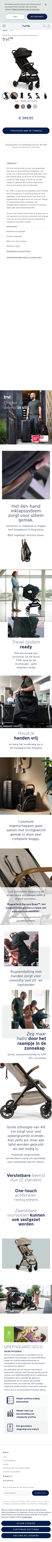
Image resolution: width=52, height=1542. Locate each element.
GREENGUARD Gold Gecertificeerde (16, 1468)
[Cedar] (23, 106)
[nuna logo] (26, 26)
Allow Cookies (26, 1523)
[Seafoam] (35, 106)
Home (5, 30)
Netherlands (37, 17)
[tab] (26, 163)
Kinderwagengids (9, 1461)
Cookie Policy (27, 1517)
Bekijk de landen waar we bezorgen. (26, 9)
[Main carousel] (26, 68)
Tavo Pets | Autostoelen (12, 1472)
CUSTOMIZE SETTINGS (26, 1529)
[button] (48, 26)
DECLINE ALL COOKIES (26, 1535)
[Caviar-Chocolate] (17, 106)
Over (5, 1457)
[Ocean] (29, 106)
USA (15, 17)
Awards (6, 1464)
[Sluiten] (45, 4)
